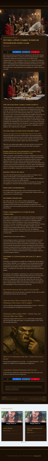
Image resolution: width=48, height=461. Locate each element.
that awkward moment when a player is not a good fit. (21, 289)
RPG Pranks (15, 389)
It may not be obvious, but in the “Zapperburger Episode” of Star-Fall (21, 133)
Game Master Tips (8, 37)
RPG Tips (15, 37)
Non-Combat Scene (30, 386)
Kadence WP (37, 456)
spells (15, 60)
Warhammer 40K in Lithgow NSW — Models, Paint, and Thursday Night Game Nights (21, 315)
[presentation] (12, 418)
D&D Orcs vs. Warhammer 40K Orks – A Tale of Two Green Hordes (23, 358)
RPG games (8, 389)
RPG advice (38, 386)
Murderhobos (21, 386)
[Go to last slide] (3, 426)
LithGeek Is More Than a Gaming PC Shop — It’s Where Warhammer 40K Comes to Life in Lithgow (22, 302)
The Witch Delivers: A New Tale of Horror (37, 399)
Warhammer (24, 318)
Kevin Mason (7, 46)
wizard (28, 60)
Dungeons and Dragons (11, 386)
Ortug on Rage (7, 428)
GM (31, 121)
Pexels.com (30, 100)
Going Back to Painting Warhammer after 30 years (20, 370)
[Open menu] (45, 3)
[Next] (45, 426)
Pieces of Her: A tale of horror (10, 398)
